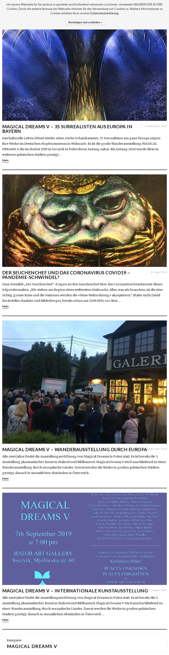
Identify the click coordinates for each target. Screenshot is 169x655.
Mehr (5, 160)
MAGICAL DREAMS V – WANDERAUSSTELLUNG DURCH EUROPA (74, 449)
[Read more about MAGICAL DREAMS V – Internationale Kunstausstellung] (84, 539)
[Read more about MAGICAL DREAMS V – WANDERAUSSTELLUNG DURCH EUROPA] (84, 382)
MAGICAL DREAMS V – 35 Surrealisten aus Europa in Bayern (67, 129)
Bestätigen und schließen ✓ (85, 22)
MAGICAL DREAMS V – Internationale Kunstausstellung (75, 590)
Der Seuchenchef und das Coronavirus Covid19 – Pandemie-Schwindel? (66, 275)
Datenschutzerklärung (104, 13)
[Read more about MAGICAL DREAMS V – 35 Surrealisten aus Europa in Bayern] (84, 74)
